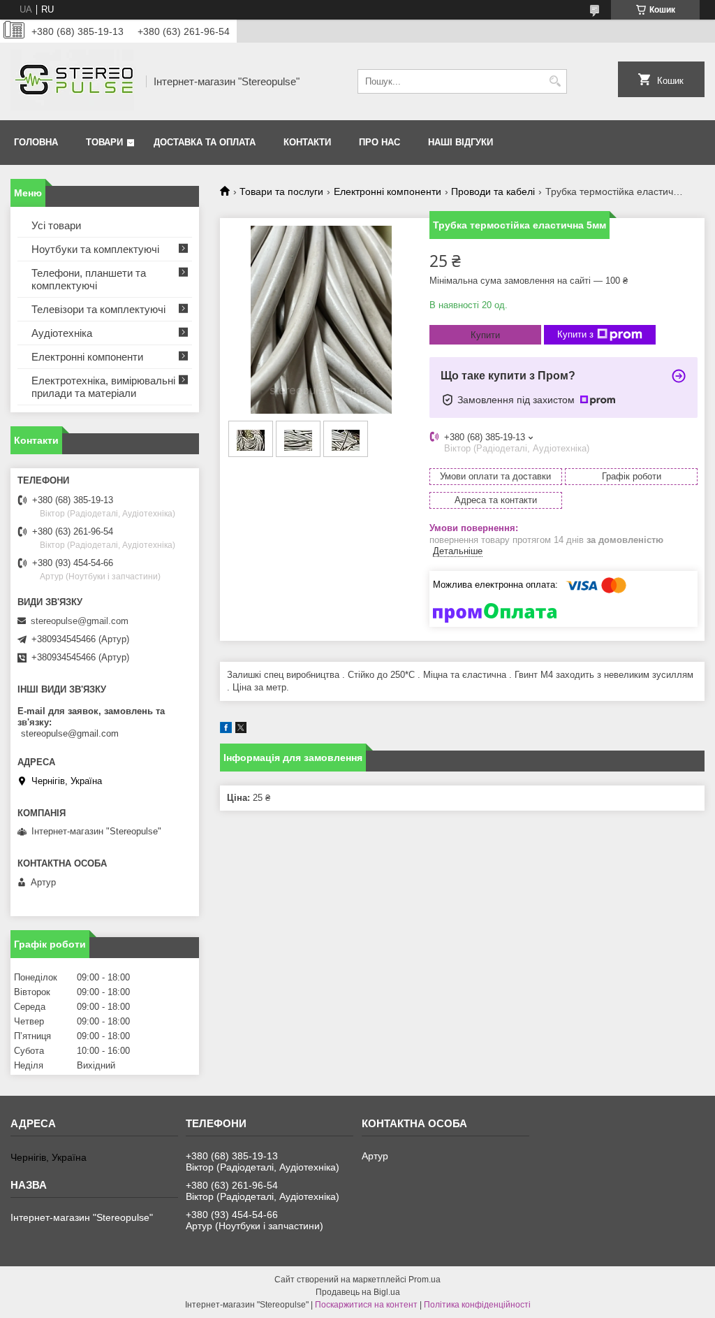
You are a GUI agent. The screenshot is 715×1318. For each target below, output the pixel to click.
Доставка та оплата (205, 142)
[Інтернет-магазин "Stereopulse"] (73, 81)
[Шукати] (555, 81)
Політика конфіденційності (477, 1305)
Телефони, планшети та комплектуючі (88, 279)
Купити (485, 335)
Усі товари (56, 225)
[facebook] (226, 730)
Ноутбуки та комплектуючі (95, 249)
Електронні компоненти (387, 191)
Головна (36, 142)
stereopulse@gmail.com (79, 621)
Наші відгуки (460, 142)
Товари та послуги (281, 191)
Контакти (307, 142)
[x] (240, 730)
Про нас (379, 142)
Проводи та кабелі (493, 191)
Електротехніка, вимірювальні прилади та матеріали (103, 387)
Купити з (575, 334)
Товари (104, 142)
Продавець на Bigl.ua (358, 1292)
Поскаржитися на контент (366, 1305)
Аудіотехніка (61, 333)
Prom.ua (424, 1279)
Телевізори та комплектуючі (98, 309)
